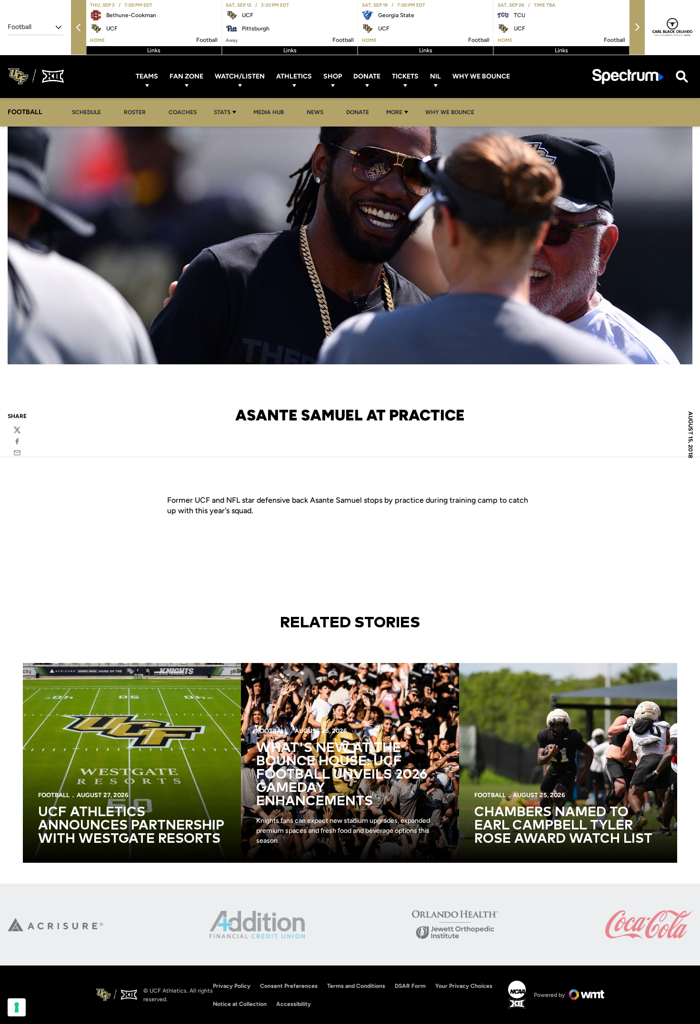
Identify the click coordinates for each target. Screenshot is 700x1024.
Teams (147, 76)
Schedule (86, 112)
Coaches (183, 112)
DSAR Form (410, 986)
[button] (78, 27)
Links (153, 50)
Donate (366, 76)
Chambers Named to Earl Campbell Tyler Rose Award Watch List (563, 826)
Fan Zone (186, 76)
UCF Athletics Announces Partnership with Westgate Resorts (131, 826)
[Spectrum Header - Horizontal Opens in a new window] (628, 76)
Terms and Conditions (356, 986)
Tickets (405, 76)
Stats (222, 112)
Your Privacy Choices (463, 986)
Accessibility (293, 1003)
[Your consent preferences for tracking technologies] (17, 1007)
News (315, 112)
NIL (435, 76)
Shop (332, 76)
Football (54, 795)
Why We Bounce (481, 76)
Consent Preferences (289, 986)
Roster (135, 112)
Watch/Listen (240, 76)
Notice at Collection (240, 1004)
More (394, 112)
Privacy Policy (231, 986)
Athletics (294, 76)
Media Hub (271, 112)
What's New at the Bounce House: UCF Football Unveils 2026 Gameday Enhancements (342, 774)
